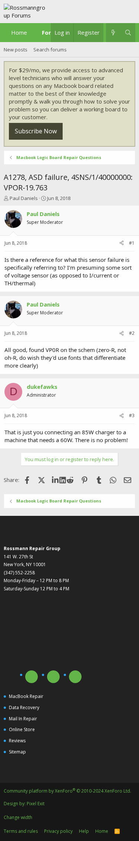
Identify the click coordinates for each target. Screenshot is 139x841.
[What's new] (113, 32)
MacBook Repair (26, 696)
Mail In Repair (23, 718)
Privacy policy (58, 831)
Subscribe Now (36, 131)
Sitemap (17, 752)
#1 (132, 243)
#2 (132, 333)
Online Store (22, 729)
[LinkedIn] (56, 479)
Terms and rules (21, 831)
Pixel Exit (35, 803)
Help (84, 831)
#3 (132, 415)
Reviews (17, 740)
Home (19, 32)
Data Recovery (24, 707)
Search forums (50, 49)
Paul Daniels (24, 198)
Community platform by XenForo (67, 791)
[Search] (128, 32)
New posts (15, 49)
